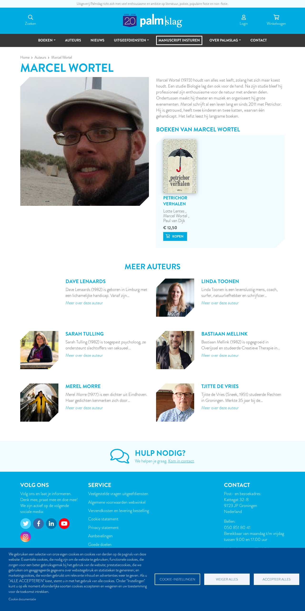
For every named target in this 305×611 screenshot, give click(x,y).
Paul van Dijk (174, 220)
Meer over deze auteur (84, 303)
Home (25, 57)
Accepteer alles (276, 579)
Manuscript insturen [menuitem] (179, 40)
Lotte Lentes (174, 211)
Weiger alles (227, 579)
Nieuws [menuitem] (97, 40)
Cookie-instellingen (177, 579)
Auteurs (40, 57)
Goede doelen (100, 544)
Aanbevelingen (100, 536)
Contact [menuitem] (258, 40)
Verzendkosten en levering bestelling (118, 510)
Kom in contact (181, 461)
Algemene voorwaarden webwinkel (117, 502)
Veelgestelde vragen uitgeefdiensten (118, 494)
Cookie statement (103, 519)
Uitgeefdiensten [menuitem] (128, 42)
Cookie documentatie (22, 599)
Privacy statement (103, 527)
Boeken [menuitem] (43, 42)
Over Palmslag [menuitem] (221, 42)
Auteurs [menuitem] (73, 40)
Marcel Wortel (175, 216)
